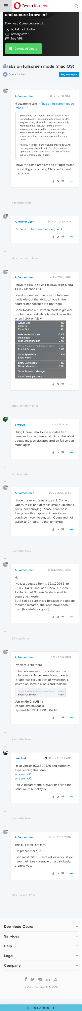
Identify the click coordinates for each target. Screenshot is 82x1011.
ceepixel (20, 758)
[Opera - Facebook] (26, 978)
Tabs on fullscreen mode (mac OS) (43, 229)
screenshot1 (23, 774)
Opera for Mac (17, 74)
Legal (9, 956)
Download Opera (26, 48)
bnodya (20, 424)
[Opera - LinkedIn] (48, 979)
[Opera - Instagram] (55, 979)
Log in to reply (69, 74)
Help (8, 946)
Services (11, 936)
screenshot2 (23, 778)
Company (12, 965)
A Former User (24, 96)
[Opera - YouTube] (40, 979)
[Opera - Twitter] (32, 979)
